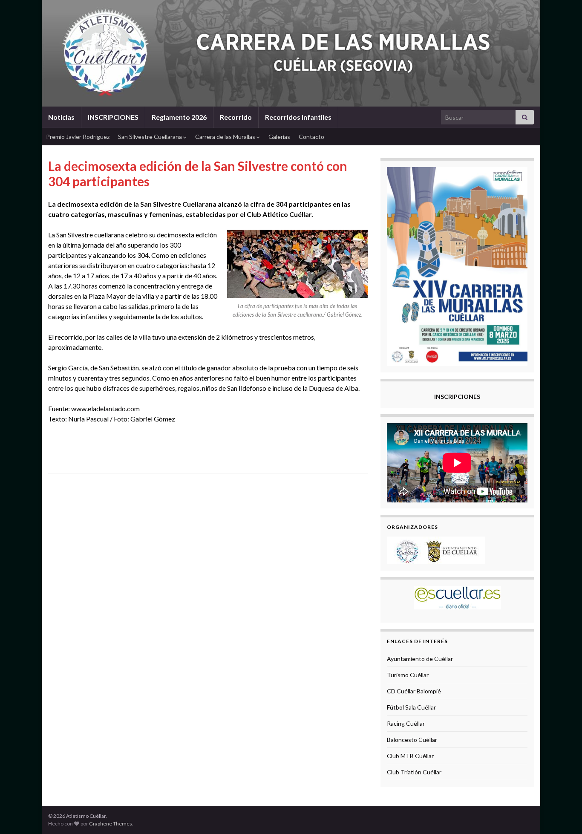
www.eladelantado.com (105, 408)
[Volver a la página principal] (291, 53)
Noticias (61, 117)
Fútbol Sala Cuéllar (411, 707)
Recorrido (236, 117)
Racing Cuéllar (406, 723)
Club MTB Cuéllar (410, 755)
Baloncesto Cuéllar (412, 739)
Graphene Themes (110, 823)
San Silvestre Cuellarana (150, 136)
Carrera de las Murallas (225, 136)
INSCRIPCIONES (113, 117)
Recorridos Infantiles (298, 117)
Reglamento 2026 (179, 117)
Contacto (311, 136)
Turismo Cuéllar (408, 674)
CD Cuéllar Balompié (414, 691)
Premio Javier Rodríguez (77, 136)
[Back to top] (562, 814)
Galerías (279, 136)
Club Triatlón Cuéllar (414, 772)
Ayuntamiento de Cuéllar (420, 658)
